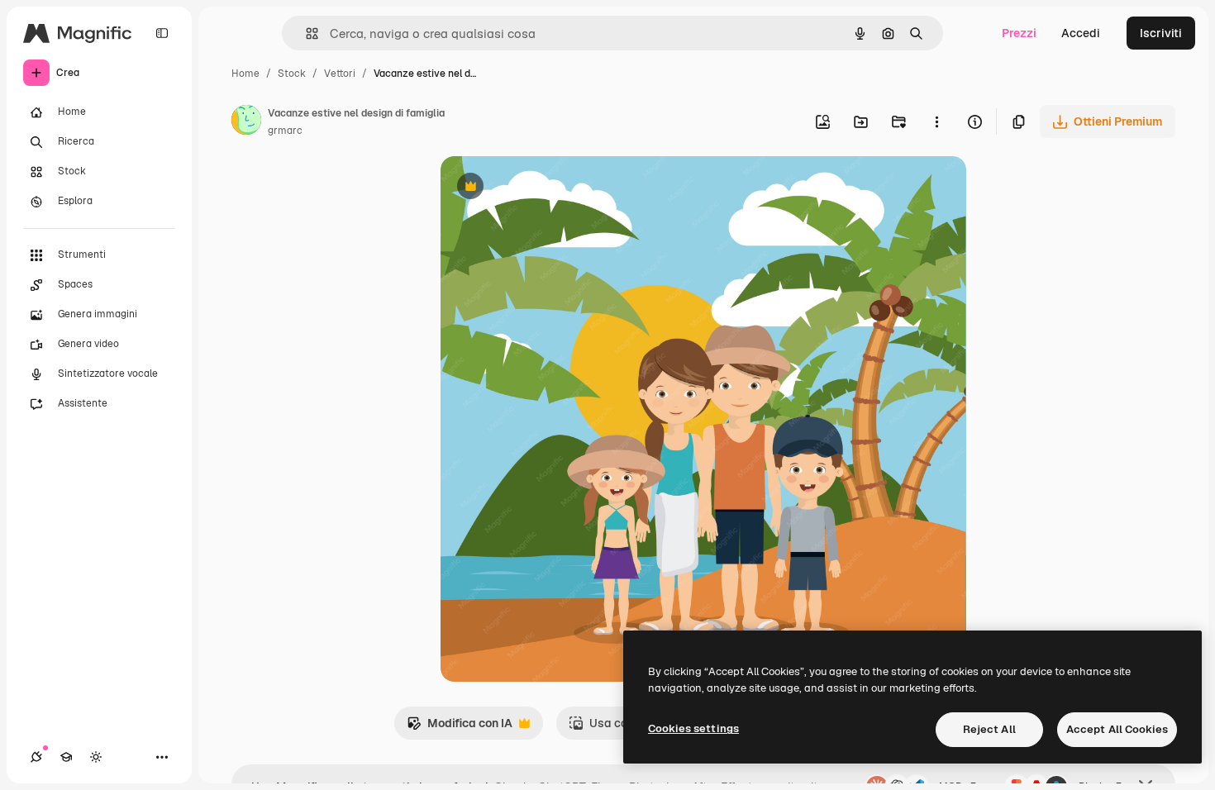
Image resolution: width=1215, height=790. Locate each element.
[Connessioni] (36, 757)
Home (245, 73)
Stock (292, 73)
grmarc (285, 130)
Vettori (339, 73)
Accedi (1080, 33)
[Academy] (66, 757)
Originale (549, 188)
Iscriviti (1161, 33)
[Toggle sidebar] (162, 33)
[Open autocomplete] (305, 33)
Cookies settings (693, 728)
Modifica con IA (459, 728)
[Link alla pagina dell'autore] (246, 122)
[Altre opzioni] (936, 121)
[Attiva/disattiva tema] (96, 757)
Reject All (989, 729)
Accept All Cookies (1117, 729)
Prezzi (1019, 33)
